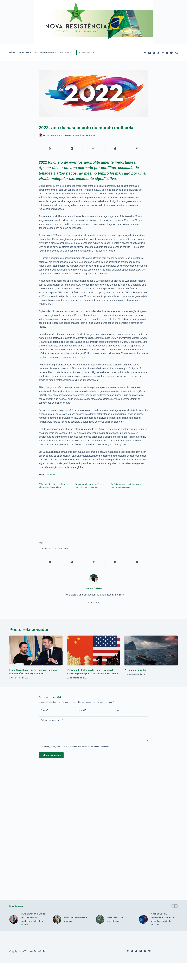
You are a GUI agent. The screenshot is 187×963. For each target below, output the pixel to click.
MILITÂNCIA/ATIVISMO (44, 52)
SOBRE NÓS (23, 52)
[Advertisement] (93, 513)
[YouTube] (154, 53)
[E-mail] (137, 148)
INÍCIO (12, 52)
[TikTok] (158, 53)
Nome (44, 710)
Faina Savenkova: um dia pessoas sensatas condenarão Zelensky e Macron (33, 919)
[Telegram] (145, 53)
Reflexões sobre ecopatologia (115, 919)
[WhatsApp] (115, 148)
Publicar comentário (51, 755)
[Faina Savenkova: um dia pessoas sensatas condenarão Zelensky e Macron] (36, 650)
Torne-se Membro (86, 52)
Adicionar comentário (52, 720)
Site (118, 710)
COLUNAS (64, 52)
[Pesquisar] (176, 53)
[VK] (163, 53)
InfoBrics (51, 474)
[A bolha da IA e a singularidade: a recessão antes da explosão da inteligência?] (143, 919)
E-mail (82, 710)
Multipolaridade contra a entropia (75, 919)
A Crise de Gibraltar (135, 670)
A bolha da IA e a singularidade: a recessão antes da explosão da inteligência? (163, 919)
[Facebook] (167, 53)
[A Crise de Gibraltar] (151, 650)
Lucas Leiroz (62, 548)
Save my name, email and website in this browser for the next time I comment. (75, 747)
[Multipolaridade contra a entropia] (57, 919)
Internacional (89, 135)
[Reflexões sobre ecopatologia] (100, 919)
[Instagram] (171, 53)
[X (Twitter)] (149, 53)
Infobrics (45, 548)
